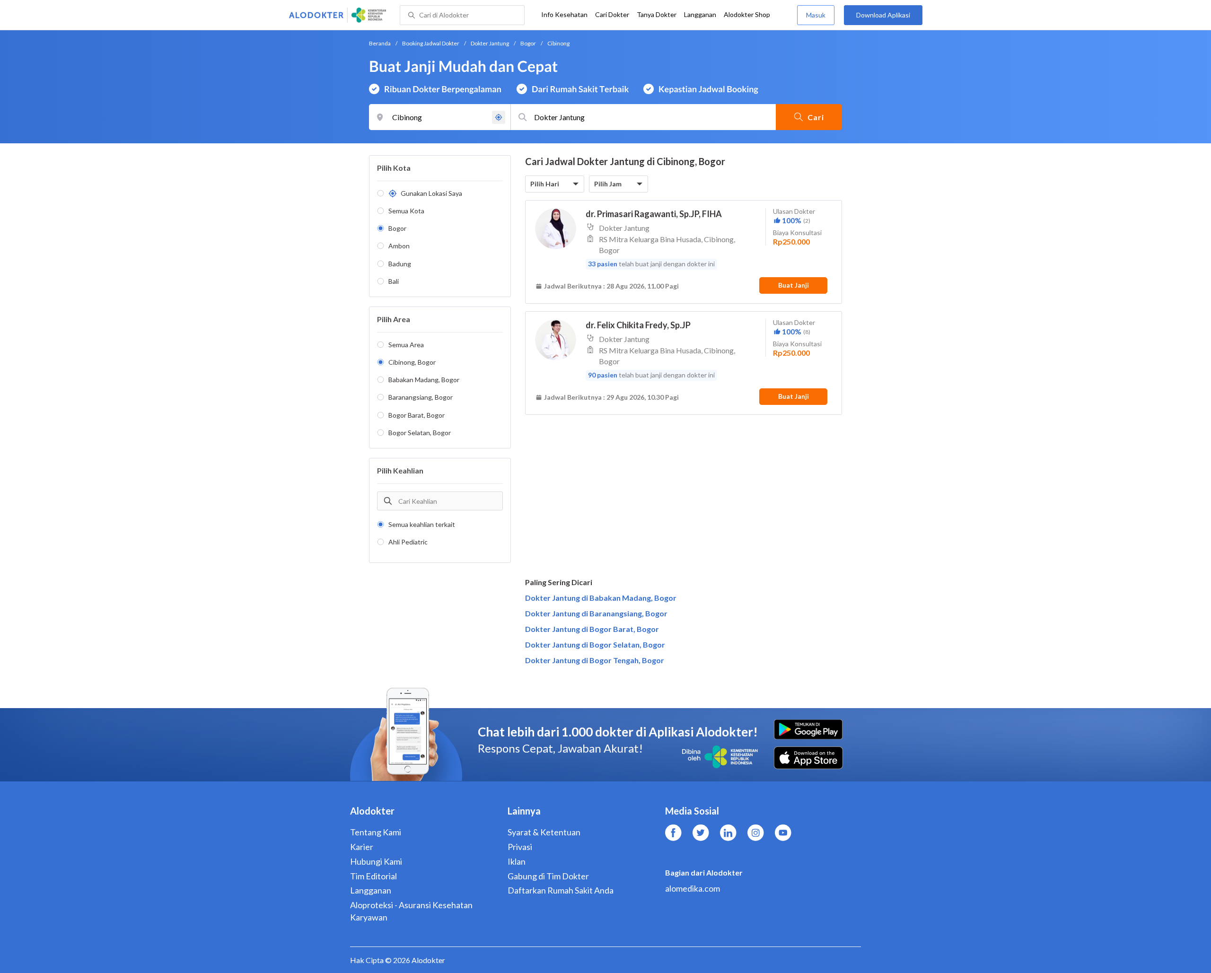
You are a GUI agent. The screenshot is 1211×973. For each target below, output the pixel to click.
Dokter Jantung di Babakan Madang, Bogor (600, 597)
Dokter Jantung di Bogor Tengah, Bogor (594, 660)
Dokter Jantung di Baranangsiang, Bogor (596, 613)
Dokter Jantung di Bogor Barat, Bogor (592, 628)
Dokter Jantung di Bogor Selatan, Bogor (595, 644)
